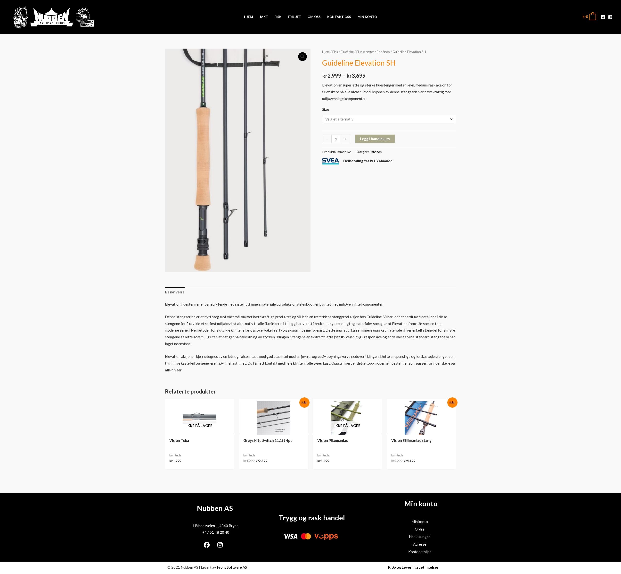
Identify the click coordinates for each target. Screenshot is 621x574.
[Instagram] (610, 17)
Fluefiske (347, 52)
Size (325, 109)
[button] (302, 56)
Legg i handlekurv (375, 139)
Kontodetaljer (419, 551)
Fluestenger (365, 52)
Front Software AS (232, 567)
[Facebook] (603, 17)
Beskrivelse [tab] (175, 292)
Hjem (326, 52)
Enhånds (383, 52)
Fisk (335, 52)
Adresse (419, 544)
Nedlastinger (419, 536)
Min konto (419, 521)
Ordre (420, 529)
